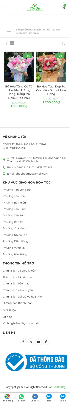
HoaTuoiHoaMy (56, 387)
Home (7, 31)
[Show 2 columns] (12, 43)
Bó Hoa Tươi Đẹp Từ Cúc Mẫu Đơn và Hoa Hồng (51, 90)
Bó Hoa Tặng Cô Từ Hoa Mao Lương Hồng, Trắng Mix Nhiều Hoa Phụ (18, 92)
